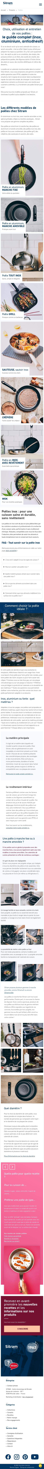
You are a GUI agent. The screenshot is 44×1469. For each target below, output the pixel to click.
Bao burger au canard (11, 1241)
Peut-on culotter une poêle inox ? (17, 567)
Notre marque (12, 1418)
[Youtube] (34, 1457)
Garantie (10, 1436)
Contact (10, 1443)
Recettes (10, 1415)
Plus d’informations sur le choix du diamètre (19, 1156)
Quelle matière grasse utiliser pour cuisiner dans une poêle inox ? (22, 575)
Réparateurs (11, 1441)
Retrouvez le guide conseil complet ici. (19, 774)
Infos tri (10, 1446)
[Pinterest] (25, 1457)
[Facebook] (8, 1457)
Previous (5, 1167)
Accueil (3, 10)
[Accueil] (7, 3)
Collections (11, 1410)
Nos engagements (13, 1420)
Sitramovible (8, 993)
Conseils (10, 1412)
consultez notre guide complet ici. (17, 828)
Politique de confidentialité (27, 1467)
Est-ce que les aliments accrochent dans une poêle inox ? (20, 585)
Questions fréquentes (14, 1438)
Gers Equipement (27, 1397)
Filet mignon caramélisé (12, 1236)
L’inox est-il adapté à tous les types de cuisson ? (22, 560)
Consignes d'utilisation (15, 1433)
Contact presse (12, 1386)
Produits (12, 10)
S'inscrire (22, 1328)
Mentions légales (14, 1467)
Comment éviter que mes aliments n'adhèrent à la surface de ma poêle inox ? (22, 594)
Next (12, 1167)
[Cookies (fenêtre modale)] (40, 1465)
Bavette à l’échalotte (11, 1239)
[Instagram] (16, 1457)
